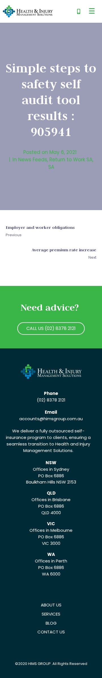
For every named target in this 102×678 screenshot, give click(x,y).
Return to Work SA (70, 159)
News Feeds (32, 159)
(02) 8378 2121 (51, 400)
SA (51, 167)
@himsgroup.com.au (61, 419)
